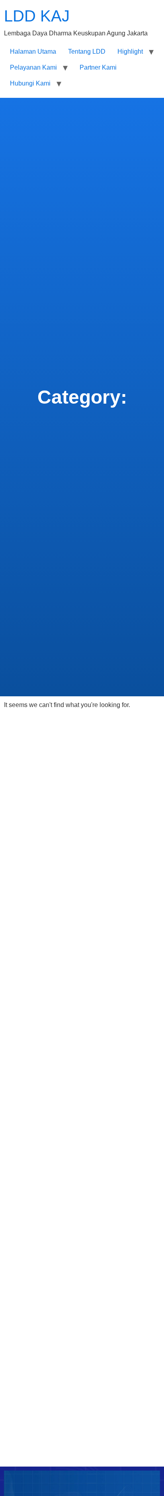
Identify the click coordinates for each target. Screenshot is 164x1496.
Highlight (130, 51)
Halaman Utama (33, 51)
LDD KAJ (37, 16)
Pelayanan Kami (33, 67)
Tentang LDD (86, 51)
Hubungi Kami (30, 83)
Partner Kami (98, 67)
